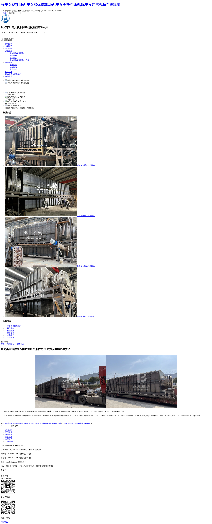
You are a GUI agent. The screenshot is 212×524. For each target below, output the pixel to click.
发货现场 (13, 65)
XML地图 (9, 441)
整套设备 (10, 333)
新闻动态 (8, 48)
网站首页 (8, 44)
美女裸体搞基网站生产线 (19, 60)
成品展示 (13, 67)
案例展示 (8, 62)
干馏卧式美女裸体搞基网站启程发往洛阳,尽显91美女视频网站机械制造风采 (31, 423)
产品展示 (8, 51)
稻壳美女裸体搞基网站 (86, 165)
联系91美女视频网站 (13, 74)
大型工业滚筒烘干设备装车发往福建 (76, 423)
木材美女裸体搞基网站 (86, 216)
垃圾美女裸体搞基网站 (86, 266)
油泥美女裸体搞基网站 (86, 317)
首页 (2, 344)
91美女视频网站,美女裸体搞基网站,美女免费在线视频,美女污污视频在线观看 (60, 5)
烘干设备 (13, 58)
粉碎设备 (10, 331)
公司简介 (8, 46)
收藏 (4, 13)
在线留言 (8, 76)
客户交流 (13, 69)
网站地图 (4, 522)
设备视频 (8, 72)
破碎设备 (13, 55)
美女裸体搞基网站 (17, 53)
